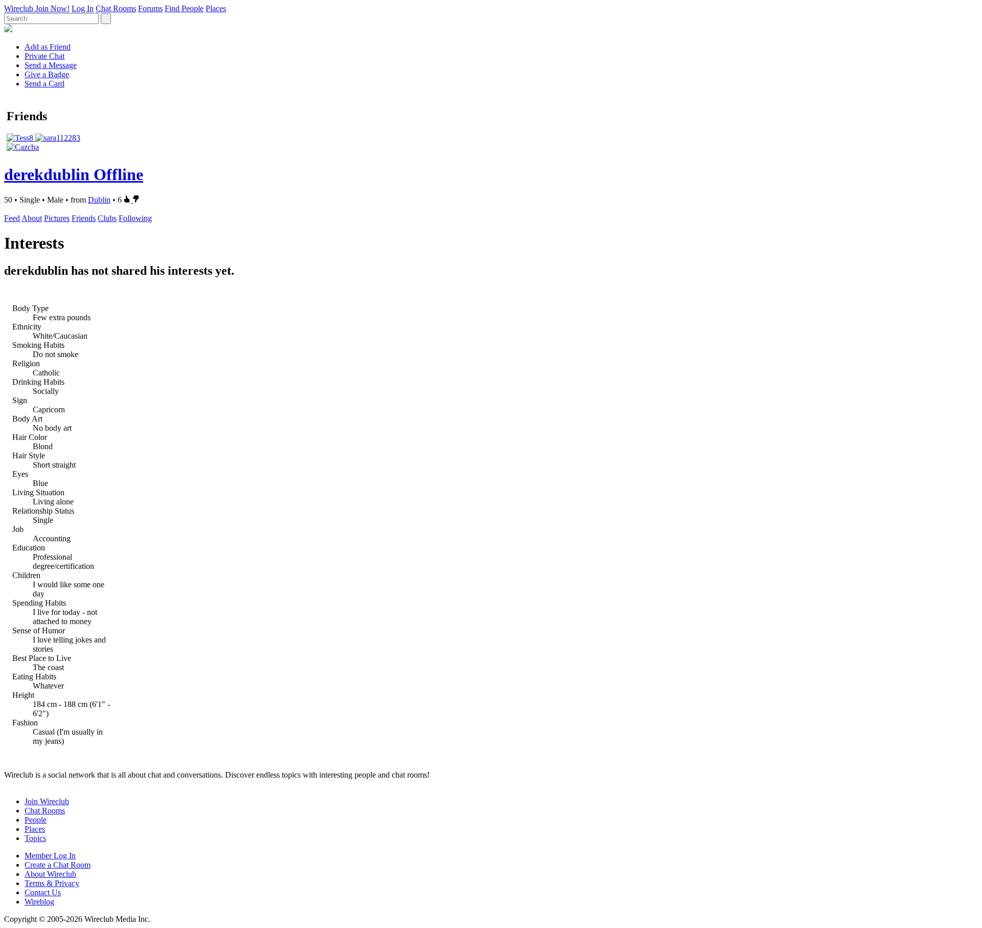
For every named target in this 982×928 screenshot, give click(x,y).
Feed (12, 218)
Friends (84, 218)
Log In (83, 8)
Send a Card (44, 83)
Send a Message (51, 65)
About (31, 218)
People (36, 819)
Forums (150, 8)
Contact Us (43, 892)
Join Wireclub (47, 801)
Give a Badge (47, 74)
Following (135, 218)
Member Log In (50, 855)
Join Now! (52, 8)
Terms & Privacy (52, 883)
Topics (35, 838)
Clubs (107, 218)
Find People (184, 8)
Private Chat (44, 56)
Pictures (57, 218)
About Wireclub (50, 874)
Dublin (99, 199)
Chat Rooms (116, 8)
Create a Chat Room (58, 864)
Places (216, 8)
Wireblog (39, 901)
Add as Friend (48, 46)
